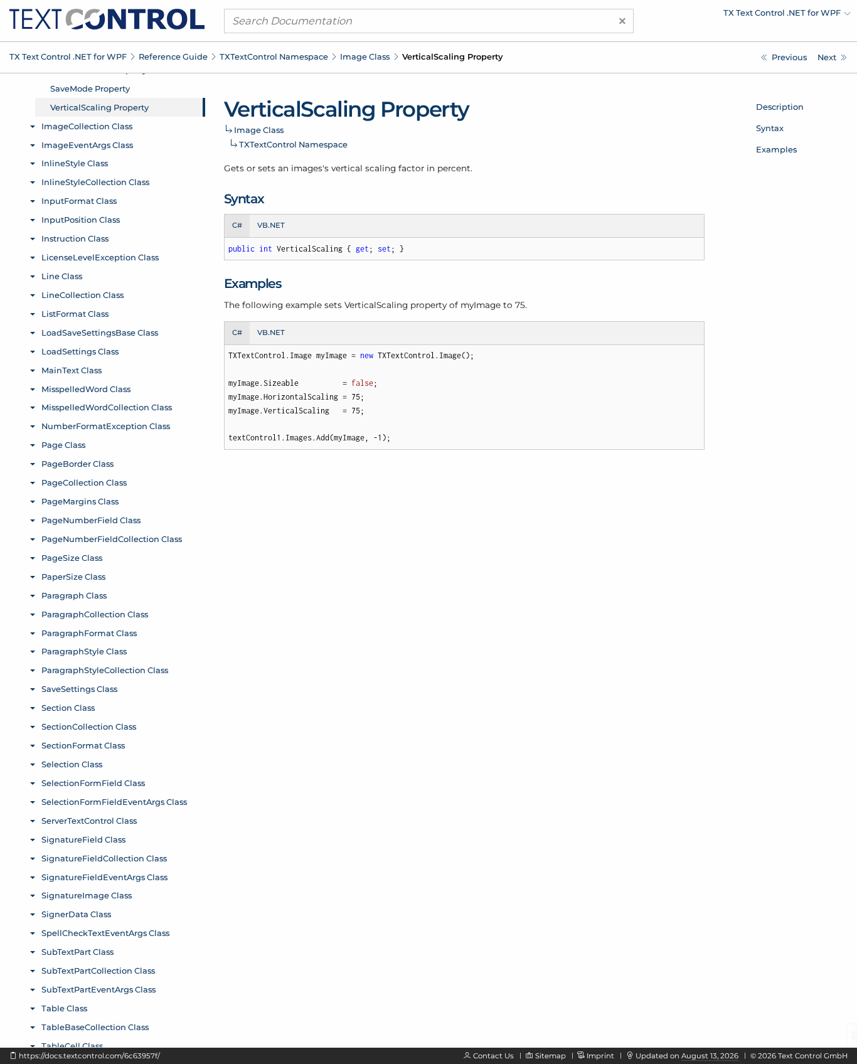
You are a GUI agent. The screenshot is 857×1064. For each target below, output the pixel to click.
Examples (776, 149)
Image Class (365, 56)
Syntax (770, 128)
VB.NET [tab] (271, 225)
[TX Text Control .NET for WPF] (107, 18)
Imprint (600, 1055)
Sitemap (550, 1055)
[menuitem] (741, 16)
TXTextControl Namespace (274, 56)
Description (780, 107)
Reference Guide (173, 56)
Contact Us (493, 1055)
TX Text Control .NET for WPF (68, 56)
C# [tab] (237, 225)
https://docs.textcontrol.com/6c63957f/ (89, 1055)
